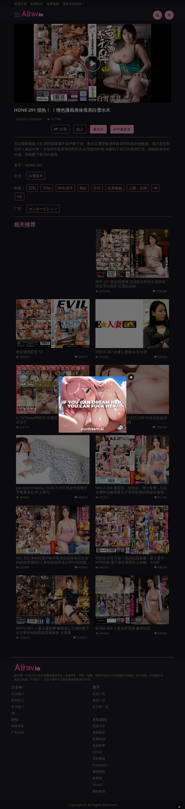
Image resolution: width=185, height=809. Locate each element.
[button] (131, 377)
